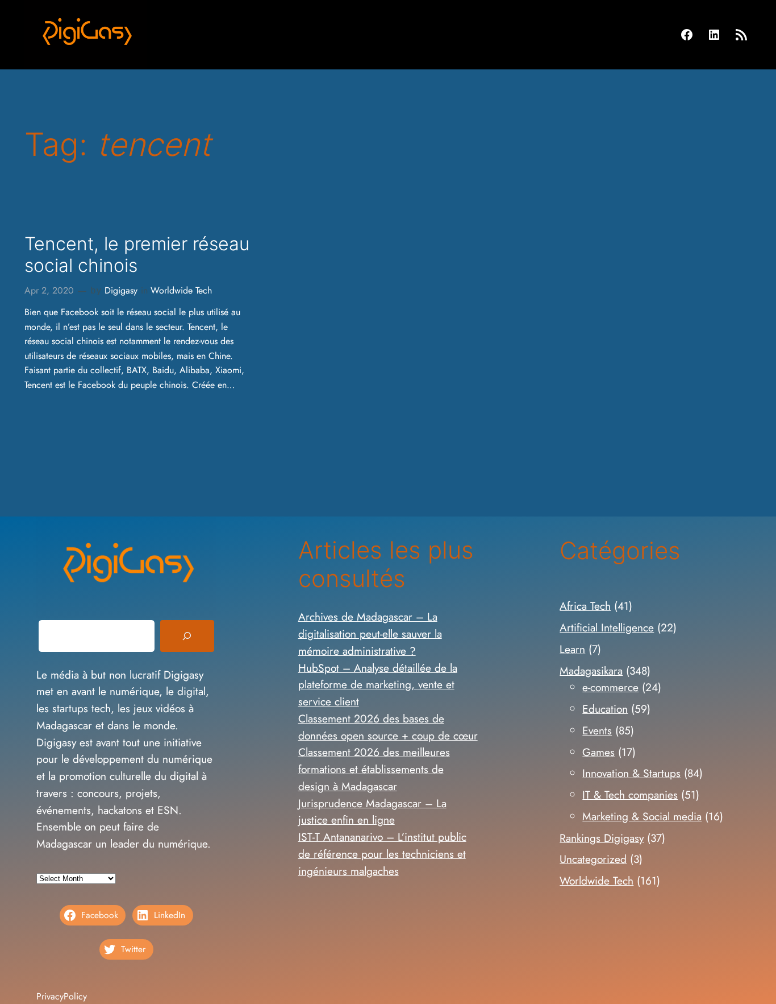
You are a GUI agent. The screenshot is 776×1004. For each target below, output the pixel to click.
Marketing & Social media (642, 816)
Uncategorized (593, 859)
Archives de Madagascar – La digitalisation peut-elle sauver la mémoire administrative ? (370, 634)
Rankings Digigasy (602, 838)
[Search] (187, 636)
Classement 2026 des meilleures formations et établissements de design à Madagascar (374, 769)
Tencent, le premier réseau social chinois (136, 254)
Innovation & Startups (631, 773)
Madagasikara (591, 671)
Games (598, 752)
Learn (572, 649)
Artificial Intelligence (607, 627)
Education (605, 709)
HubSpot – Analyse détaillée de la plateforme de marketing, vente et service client (377, 685)
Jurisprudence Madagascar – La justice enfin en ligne (372, 811)
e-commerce (610, 687)
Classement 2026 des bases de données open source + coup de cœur (388, 726)
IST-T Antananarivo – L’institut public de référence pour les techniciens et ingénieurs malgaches (382, 854)
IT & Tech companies (630, 795)
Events (597, 730)
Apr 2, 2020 (49, 290)
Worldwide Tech (181, 290)
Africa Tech (585, 606)
